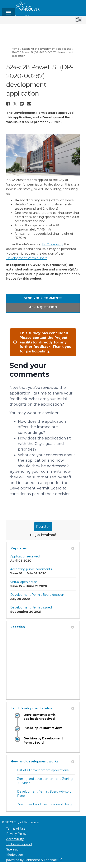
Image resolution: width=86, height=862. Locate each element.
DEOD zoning (52, 244)
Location (18, 627)
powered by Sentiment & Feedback (32, 860)
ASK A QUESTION (43, 307)
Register (43, 527)
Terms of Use (15, 828)
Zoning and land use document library (44, 804)
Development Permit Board (26, 258)
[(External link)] (43, 693)
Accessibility (15, 839)
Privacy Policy (16, 834)
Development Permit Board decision (37, 595)
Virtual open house (24, 582)
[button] (8, 104)
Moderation (14, 855)
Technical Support (19, 844)
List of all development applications (42, 770)
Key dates (19, 548)
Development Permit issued (31, 607)
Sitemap (12, 849)
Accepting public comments (31, 569)
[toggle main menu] (8, 14)
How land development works (34, 761)
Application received (25, 556)
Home (15, 48)
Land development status (31, 708)
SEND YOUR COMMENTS (43, 298)
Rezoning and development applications (46, 48)
